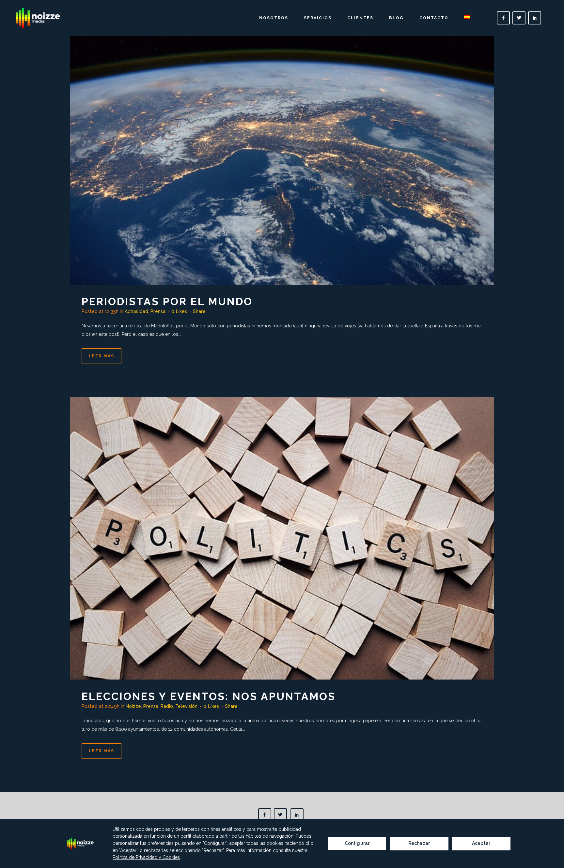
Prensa (157, 311)
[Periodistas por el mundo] (282, 144)
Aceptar (481, 843)
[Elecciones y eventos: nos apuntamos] (282, 538)
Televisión (186, 706)
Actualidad (136, 311)
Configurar (357, 843)
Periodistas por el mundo (167, 301)
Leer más (101, 356)
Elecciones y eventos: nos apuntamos (209, 696)
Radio (167, 706)
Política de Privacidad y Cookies (146, 857)
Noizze (133, 706)
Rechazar (419, 843)
